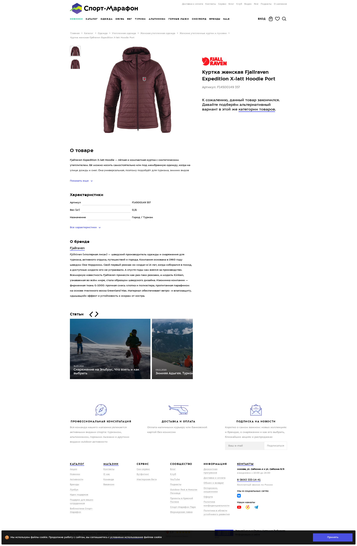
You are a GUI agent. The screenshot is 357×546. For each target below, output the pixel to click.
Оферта (208, 497)
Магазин (111, 463)
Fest (256, 4)
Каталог (92, 19)
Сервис (222, 4)
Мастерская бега (147, 479)
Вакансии (108, 484)
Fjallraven (77, 248)
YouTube (175, 479)
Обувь (119, 19)
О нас (106, 474)
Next (195, 350)
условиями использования (126, 537)
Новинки (76, 19)
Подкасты (266, 4)
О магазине (280, 4)
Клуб (239, 4)
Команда (108, 479)
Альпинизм (157, 19)
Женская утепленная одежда (157, 33)
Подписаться (275, 445)
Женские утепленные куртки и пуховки (203, 33)
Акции (73, 469)
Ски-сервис (143, 469)
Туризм (140, 19)
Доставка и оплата (192, 4)
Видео (248, 4)
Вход (262, 18)
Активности (76, 479)
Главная (75, 33)
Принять (332, 537)
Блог (231, 4)
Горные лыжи (178, 19)
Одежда (106, 19)
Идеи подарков (79, 495)
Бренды (214, 19)
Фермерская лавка (181, 512)
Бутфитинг (143, 474)
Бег (129, 19)
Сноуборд (199, 19)
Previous (67, 350)
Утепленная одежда (124, 33)
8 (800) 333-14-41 (248, 480)
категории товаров (257, 109)
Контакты (210, 4)
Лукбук (74, 490)
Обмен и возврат (214, 483)
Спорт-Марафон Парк (183, 507)
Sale (226, 19)
